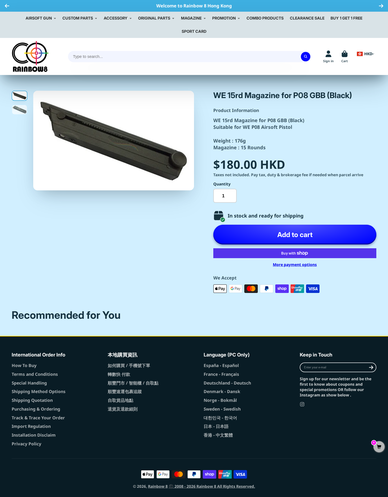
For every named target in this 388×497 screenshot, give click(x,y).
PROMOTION (224, 18)
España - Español (221, 365)
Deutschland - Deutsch (227, 383)
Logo (30, 56)
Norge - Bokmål (220, 400)
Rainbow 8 (158, 486)
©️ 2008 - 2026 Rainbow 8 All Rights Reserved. (212, 486)
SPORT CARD (194, 31)
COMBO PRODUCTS (265, 18)
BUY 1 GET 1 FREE (346, 18)
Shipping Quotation (32, 400)
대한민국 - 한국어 (220, 418)
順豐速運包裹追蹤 (125, 391)
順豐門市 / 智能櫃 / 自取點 (133, 383)
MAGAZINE (191, 18)
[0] (379, 447)
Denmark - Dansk (222, 391)
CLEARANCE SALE (307, 18)
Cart (344, 57)
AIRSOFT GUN (39, 18)
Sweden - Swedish (222, 409)
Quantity (222, 184)
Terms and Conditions (35, 374)
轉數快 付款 (119, 374)
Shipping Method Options (39, 391)
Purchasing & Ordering (36, 409)
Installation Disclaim (34, 435)
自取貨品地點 (120, 400)
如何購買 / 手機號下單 (129, 365)
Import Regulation (31, 426)
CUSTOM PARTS (77, 18)
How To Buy (24, 365)
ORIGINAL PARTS (154, 18)
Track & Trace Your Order (38, 418)
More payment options (295, 264)
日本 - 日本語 (216, 426)
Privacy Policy (26, 444)
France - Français (221, 374)
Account (328, 57)
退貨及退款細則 (123, 409)
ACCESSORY (116, 18)
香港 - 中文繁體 (218, 435)
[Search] (305, 56)
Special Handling (29, 383)
